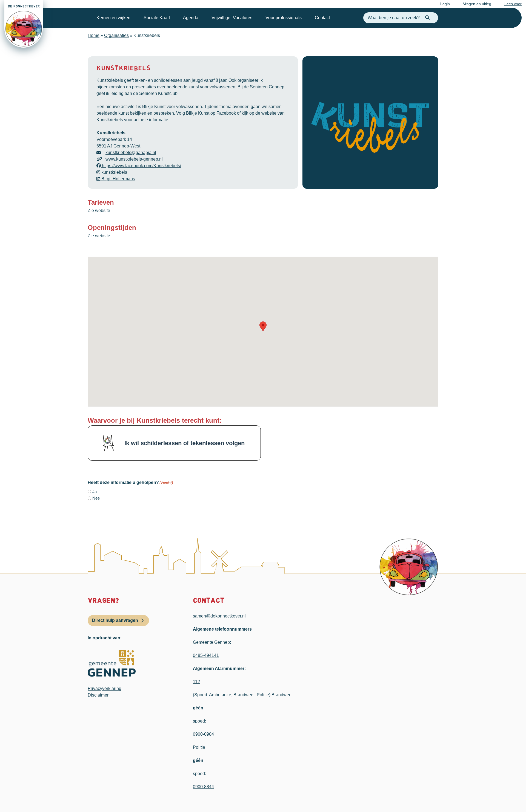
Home (93, 35)
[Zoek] (427, 18)
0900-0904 (203, 734)
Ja (94, 491)
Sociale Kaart (157, 17)
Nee (96, 498)
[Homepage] (23, 24)
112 (196, 681)
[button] (263, 326)
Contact (322, 17)
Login (445, 4)
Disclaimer (98, 695)
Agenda (190, 17)
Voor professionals (283, 17)
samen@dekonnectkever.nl (219, 616)
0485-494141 (206, 655)
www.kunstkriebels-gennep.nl (134, 159)
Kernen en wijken (113, 17)
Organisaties (116, 35)
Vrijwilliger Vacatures (231, 17)
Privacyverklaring (104, 688)
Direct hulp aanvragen (115, 620)
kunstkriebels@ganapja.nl (130, 152)
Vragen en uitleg (477, 4)
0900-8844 (203, 786)
